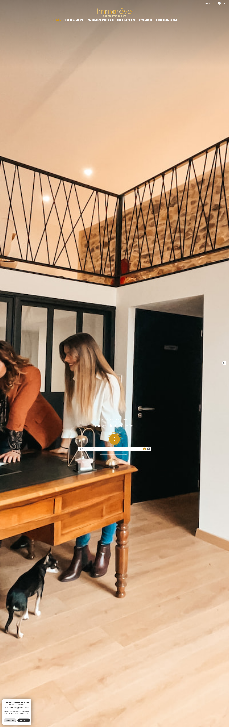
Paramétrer (10, 720)
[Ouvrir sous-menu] (84, 20)
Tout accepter (23, 720)
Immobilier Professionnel (100, 20)
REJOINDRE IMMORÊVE (166, 20)
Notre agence (145, 20)
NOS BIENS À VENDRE (73, 20)
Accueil (57, 20)
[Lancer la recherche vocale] (114, 439)
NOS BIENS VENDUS (126, 20)
